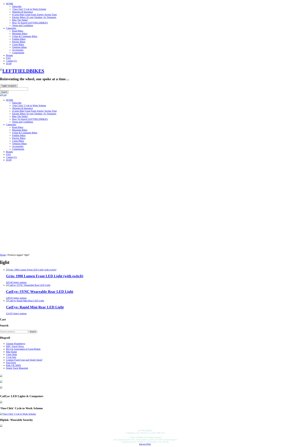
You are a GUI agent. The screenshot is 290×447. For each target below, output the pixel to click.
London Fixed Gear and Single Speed (24, 360)
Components (18, 52)
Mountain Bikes (19, 33)
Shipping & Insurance (22, 12)
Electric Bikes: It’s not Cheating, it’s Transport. (34, 17)
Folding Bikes (19, 39)
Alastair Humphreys (15, 343)
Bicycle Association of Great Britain (23, 349)
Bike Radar (11, 351)
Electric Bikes (18, 41)
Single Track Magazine (17, 368)
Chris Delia (11, 354)
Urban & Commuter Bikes (24, 36)
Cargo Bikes (18, 44)
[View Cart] (3, 95)
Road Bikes (17, 31)
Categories (11, 28)
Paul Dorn (11, 362)
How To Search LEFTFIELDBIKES (30, 22)
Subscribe (16, 6)
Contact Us (11, 61)
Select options (20, 282)
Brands (9, 55)
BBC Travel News (15, 346)
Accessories (17, 50)
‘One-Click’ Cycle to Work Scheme (29, 9)
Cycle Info (11, 357)
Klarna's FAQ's (145, 444)
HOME (9, 3)
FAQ (8, 58)
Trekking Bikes (19, 47)
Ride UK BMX (13, 365)
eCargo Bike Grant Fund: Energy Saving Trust (34, 14)
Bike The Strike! (20, 20)
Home (3, 255)
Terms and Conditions (22, 25)
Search (33, 332)
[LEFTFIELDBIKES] (22, 71)
